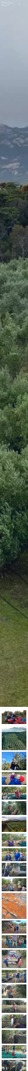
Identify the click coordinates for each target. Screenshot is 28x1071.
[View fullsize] (14, 717)
